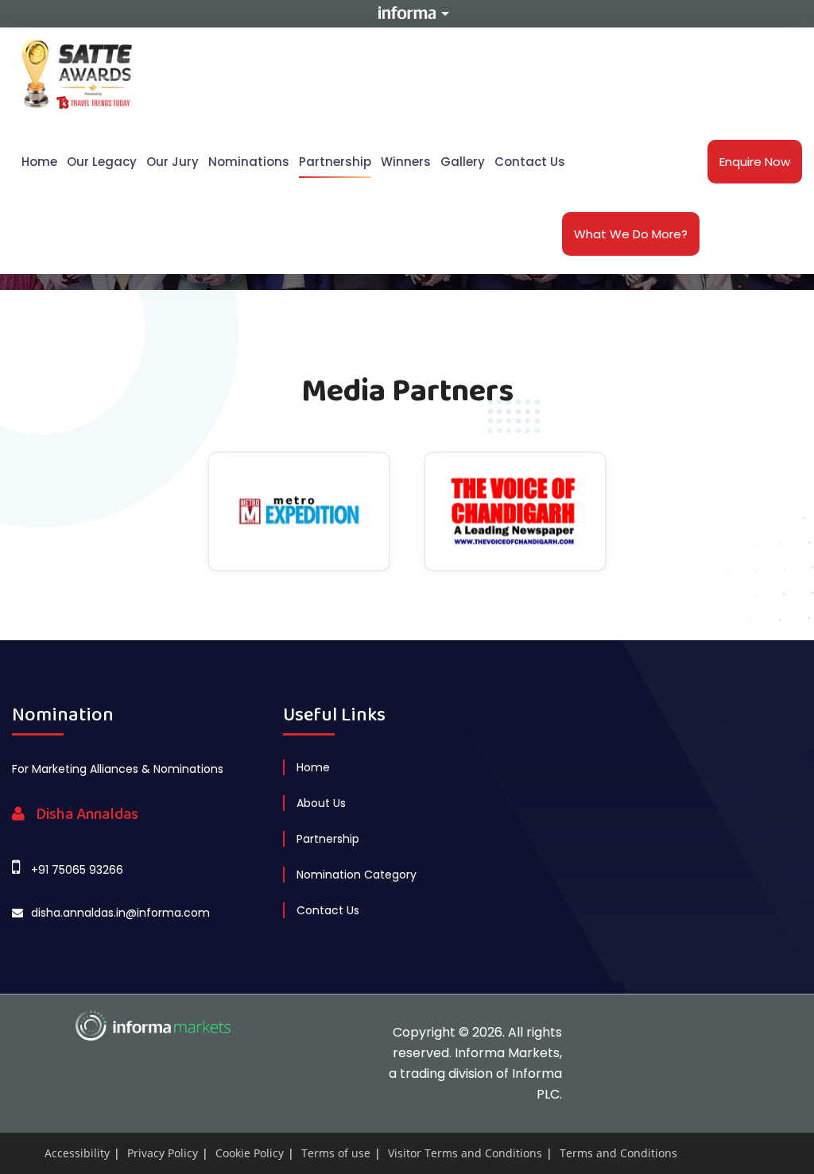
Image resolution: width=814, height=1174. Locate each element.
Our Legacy (102, 161)
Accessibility (77, 1152)
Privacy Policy (162, 1152)
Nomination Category (357, 874)
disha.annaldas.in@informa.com (120, 913)
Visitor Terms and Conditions (465, 1152)
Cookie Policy (249, 1152)
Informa (407, 12)
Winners (406, 161)
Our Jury (172, 161)
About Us (321, 803)
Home (39, 161)
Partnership (335, 161)
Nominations (248, 161)
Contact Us (529, 161)
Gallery (462, 161)
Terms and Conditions (618, 1152)
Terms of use (335, 1152)
